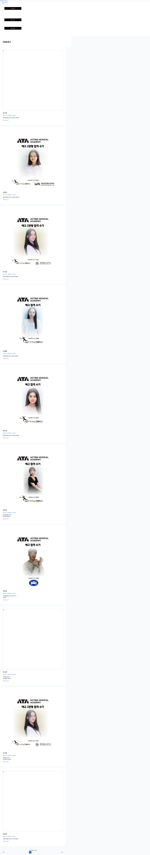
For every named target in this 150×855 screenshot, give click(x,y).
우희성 (5, 591)
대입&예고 (9, 115)
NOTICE (8, 26)
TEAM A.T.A (8, 16)
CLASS (7, 17)
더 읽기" (6, 120)
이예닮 (5, 351)
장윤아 (5, 510)
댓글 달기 (5, 115)
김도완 (5, 834)
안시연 (5, 113)
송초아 (5, 430)
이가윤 (5, 272)
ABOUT (7, 6)
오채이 (5, 192)
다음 (62, 852)
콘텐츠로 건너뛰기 (3, 0)
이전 (3, 852)
